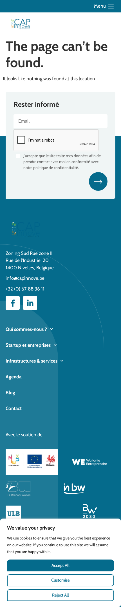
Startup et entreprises (28, 345)
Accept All (60, 565)
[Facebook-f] (13, 303)
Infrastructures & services (31, 361)
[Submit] (98, 181)
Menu (100, 6)
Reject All (60, 595)
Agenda (13, 377)
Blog (10, 392)
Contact (14, 408)
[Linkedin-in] (30, 303)
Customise (60, 580)
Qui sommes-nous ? (26, 329)
